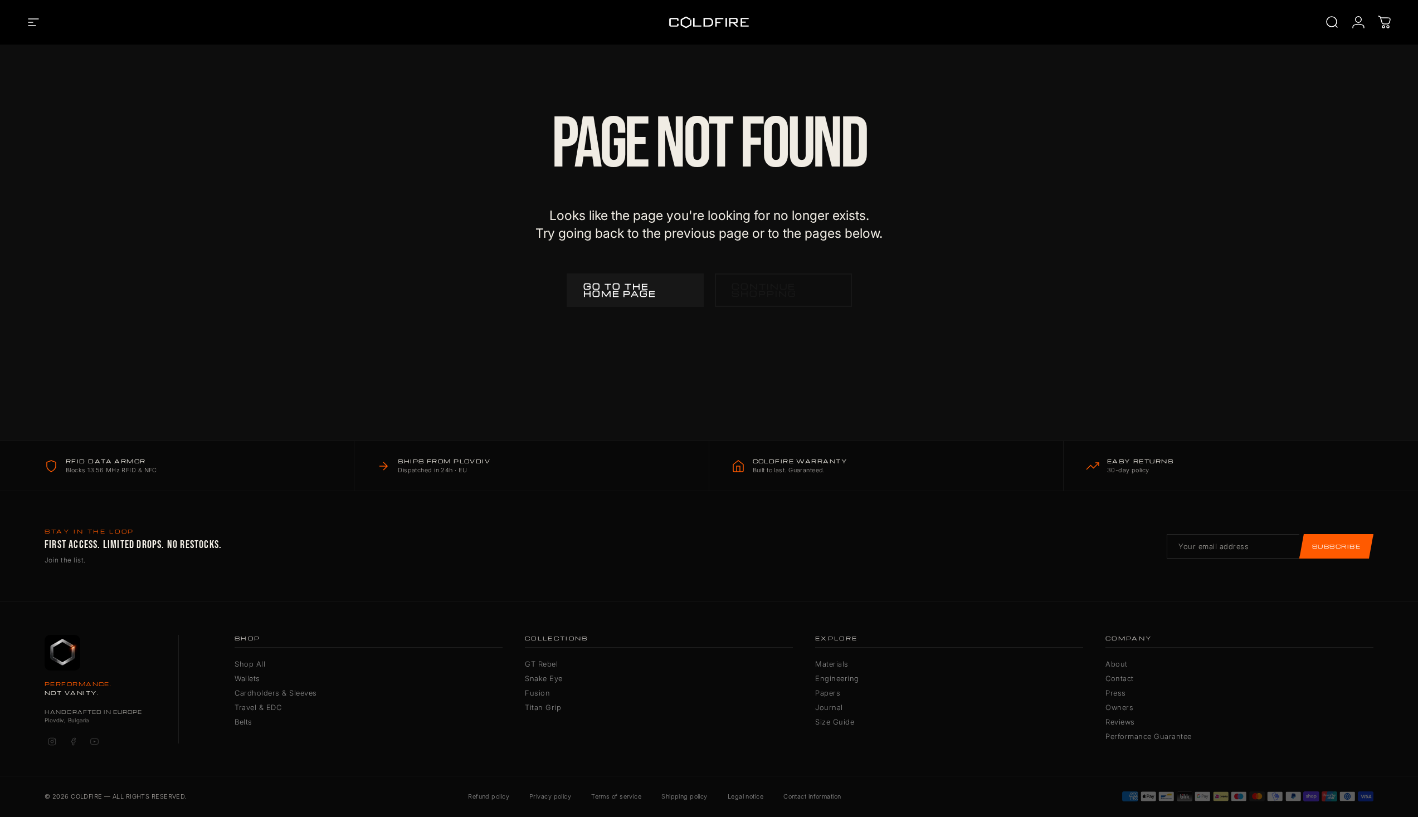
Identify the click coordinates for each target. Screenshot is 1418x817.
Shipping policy (684, 796)
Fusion (537, 692)
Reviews (1120, 721)
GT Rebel (541, 663)
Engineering (837, 678)
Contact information (812, 796)
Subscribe (1336, 546)
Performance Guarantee (1148, 736)
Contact (1119, 678)
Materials (832, 663)
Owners (1119, 707)
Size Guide (834, 721)
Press (1115, 692)
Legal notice (745, 796)
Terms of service (616, 796)
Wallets (247, 678)
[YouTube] (94, 742)
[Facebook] (73, 742)
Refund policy (488, 796)
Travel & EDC (258, 707)
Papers (827, 692)
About (1116, 663)
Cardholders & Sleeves (276, 692)
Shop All (250, 663)
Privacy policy (550, 796)
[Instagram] (52, 742)
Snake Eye (544, 678)
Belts (243, 721)
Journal (829, 707)
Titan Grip (543, 707)
